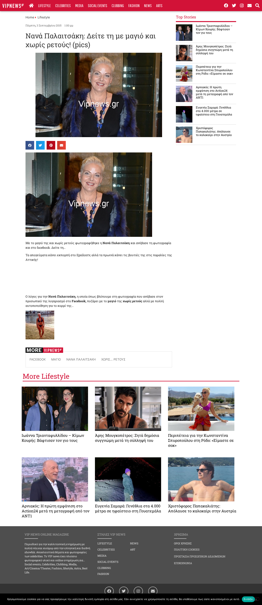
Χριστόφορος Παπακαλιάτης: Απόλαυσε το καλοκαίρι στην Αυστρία (214, 131)
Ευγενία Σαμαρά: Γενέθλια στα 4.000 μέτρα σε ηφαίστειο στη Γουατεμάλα (214, 110)
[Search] (257, 5)
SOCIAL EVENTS (97, 5)
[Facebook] (226, 5)
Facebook (38, 359)
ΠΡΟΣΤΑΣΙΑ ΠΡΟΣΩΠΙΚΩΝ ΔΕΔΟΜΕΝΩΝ (199, 556)
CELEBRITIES (63, 5)
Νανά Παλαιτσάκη (81, 359)
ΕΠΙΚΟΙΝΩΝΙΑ (183, 563)
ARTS (159, 5)
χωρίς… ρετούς (113, 359)
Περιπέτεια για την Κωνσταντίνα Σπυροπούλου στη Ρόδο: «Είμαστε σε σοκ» (214, 70)
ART (132, 549)
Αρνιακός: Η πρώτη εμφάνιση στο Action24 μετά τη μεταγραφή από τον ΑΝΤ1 (214, 92)
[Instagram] (242, 5)
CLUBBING (118, 5)
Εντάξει (248, 599)
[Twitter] (234, 5)
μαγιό (56, 359)
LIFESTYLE (44, 5)
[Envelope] (249, 5)
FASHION (134, 5)
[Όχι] (256, 599)
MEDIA (79, 5)
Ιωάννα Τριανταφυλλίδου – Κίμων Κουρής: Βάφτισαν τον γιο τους (214, 29)
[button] (30, 145)
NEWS (148, 5)
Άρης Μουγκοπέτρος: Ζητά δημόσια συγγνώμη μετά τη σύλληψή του (214, 49)
